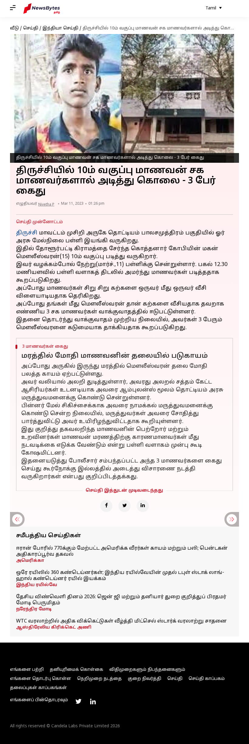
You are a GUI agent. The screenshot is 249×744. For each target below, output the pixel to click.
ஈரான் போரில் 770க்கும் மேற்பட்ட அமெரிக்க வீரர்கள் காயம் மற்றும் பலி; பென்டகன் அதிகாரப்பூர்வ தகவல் (122, 551)
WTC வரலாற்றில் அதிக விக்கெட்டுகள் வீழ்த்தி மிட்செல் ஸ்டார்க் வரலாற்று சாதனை (121, 621)
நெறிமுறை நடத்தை (99, 678)
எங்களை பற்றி (27, 669)
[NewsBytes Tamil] (41, 8)
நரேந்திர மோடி (34, 609)
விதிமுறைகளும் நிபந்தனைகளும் (147, 669)
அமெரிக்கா (30, 560)
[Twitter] (124, 506)
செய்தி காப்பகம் (207, 678)
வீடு (14, 28)
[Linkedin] (143, 506)
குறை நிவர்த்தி (144, 678)
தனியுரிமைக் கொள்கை (76, 669)
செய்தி (30, 28)
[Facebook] (106, 506)
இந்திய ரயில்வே (36, 585)
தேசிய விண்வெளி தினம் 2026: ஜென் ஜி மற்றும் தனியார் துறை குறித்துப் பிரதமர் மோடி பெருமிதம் (121, 600)
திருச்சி (27, 233)
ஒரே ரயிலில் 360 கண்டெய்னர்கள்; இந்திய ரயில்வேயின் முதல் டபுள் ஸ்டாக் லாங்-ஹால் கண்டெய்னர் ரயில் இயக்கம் (120, 576)
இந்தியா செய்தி (60, 28)
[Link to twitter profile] (78, 701)
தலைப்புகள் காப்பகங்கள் (38, 688)
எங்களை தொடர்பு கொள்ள (40, 678)
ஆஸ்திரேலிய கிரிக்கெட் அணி (53, 627)
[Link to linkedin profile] (93, 701)
